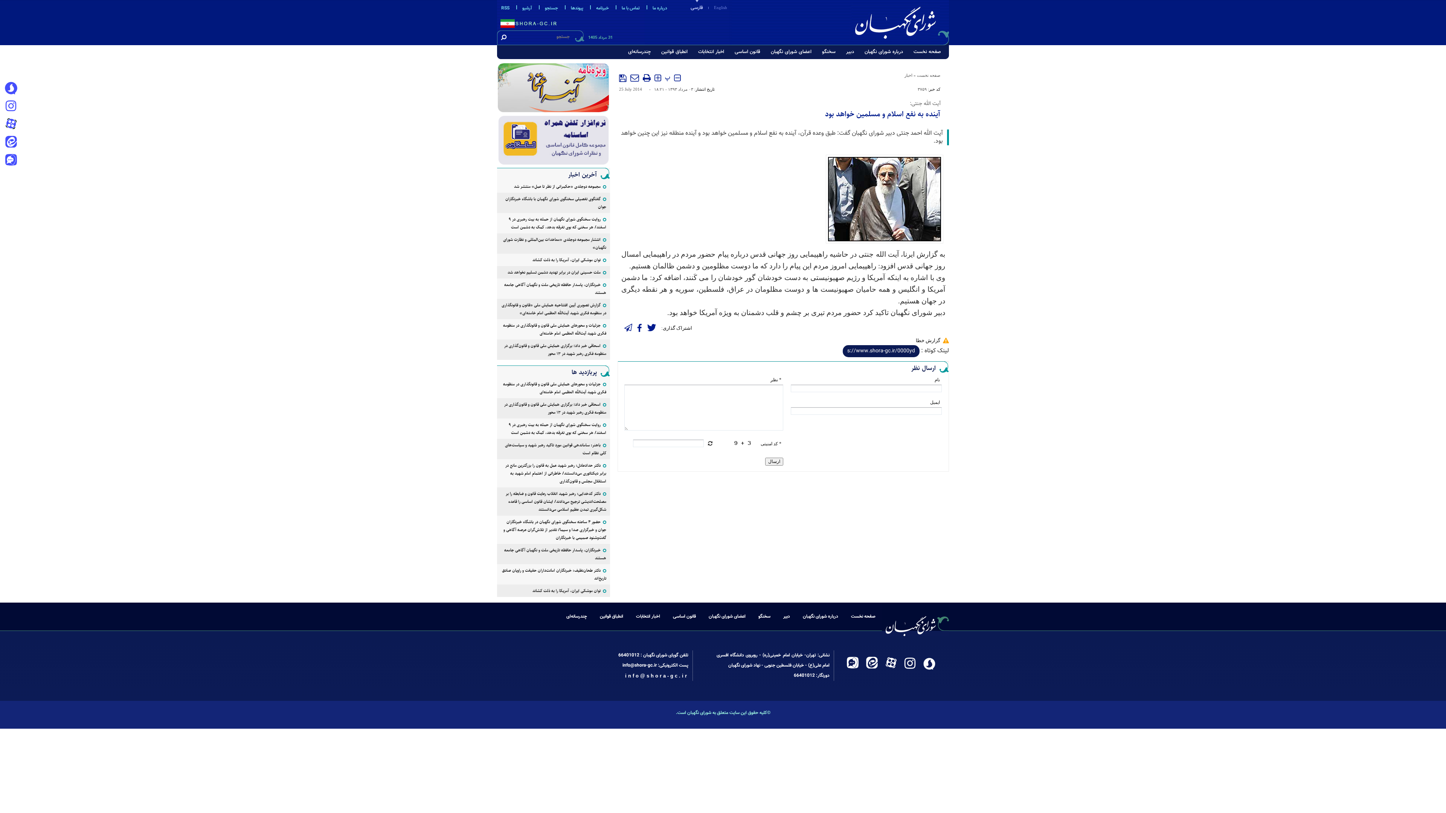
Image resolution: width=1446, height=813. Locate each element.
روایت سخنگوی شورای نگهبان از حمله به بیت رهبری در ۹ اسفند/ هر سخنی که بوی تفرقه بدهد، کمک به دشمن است (557, 223)
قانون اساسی (747, 52)
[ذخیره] (623, 78)
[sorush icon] (11, 88)
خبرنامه (602, 8)
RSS (505, 8)
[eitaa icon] (11, 142)
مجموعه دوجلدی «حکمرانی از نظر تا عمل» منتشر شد (557, 186)
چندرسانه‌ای (639, 52)
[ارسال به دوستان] (634, 78)
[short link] (881, 351)
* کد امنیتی (771, 443)
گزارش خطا (928, 340)
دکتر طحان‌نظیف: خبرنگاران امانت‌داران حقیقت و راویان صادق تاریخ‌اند (554, 574)
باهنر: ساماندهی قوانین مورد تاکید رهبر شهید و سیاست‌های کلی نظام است (555, 449)
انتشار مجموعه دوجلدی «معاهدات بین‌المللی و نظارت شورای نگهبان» (554, 243)
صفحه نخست (927, 52)
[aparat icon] (11, 124)
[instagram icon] (11, 106)
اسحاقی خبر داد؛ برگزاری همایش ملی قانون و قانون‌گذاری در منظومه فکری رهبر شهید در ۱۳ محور (555, 350)
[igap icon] (11, 160)
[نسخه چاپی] (647, 78)
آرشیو (527, 8)
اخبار (908, 75)
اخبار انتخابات (711, 52)
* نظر (775, 379)
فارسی (697, 8)
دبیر (850, 52)
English (720, 7)
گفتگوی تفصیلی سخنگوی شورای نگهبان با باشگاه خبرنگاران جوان (555, 203)
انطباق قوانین (674, 52)
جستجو (551, 8)
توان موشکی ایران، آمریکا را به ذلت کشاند (566, 260)
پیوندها (577, 8)
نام (937, 379)
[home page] (900, 21)
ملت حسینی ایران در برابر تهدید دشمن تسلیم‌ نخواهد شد (554, 272)
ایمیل (935, 402)
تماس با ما (631, 8)
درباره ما (660, 8)
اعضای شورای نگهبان (791, 52)
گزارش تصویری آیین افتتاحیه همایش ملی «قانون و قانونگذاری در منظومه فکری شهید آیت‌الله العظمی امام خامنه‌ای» (554, 309)
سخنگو (829, 52)
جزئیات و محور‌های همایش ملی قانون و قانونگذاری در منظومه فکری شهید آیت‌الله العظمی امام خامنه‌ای (554, 329)
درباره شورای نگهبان (884, 52)
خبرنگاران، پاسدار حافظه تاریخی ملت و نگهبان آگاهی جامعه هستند (555, 289)
